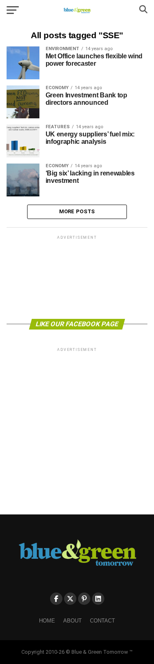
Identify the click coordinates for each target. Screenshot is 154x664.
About (72, 621)
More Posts (77, 211)
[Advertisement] (77, 276)
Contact (102, 621)
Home (47, 621)
